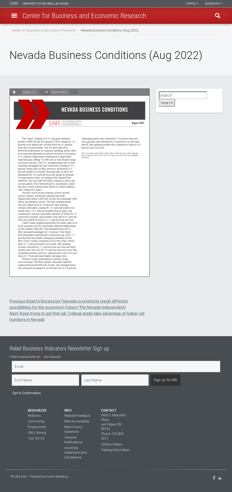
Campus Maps (111, 444)
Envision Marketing (56, 476)
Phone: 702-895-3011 (112, 436)
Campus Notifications (73, 440)
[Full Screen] (76, 92)
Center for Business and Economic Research (44, 30)
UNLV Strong (37, 432)
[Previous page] (14, 92)
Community (36, 421)
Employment (37, 427)
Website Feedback (77, 415)
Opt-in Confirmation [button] (26, 393)
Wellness (34, 415)
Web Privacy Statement (73, 429)
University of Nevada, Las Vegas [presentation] (45, 3)
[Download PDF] (72, 92)
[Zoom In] (46, 92)
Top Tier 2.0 (36, 438)
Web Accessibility (76, 421)
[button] (14, 15)
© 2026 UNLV (19, 476)
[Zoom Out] (41, 92)
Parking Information (115, 450)
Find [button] (218, 15)
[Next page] (20, 92)
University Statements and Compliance (75, 452)
